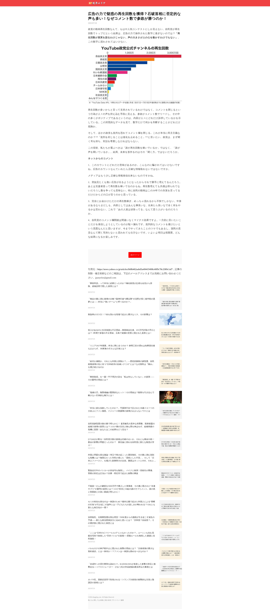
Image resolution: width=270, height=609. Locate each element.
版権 (122, 600)
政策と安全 (104, 600)
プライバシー (115, 600)
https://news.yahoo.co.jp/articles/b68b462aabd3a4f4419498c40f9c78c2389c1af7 (135, 269)
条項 (109, 600)
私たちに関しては (94, 600)
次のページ (135, 255)
